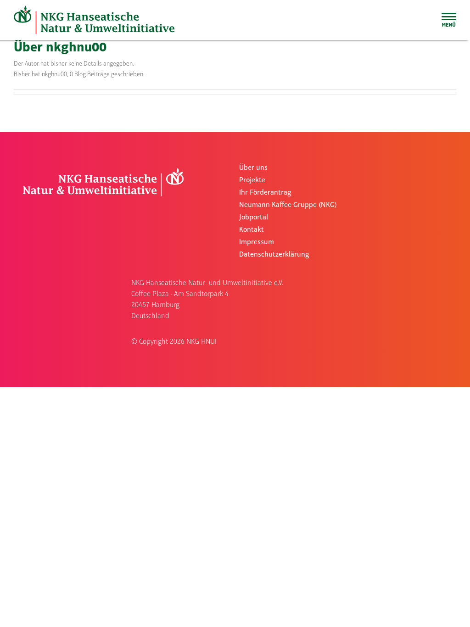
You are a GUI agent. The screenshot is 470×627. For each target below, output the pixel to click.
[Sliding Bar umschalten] (449, 19)
